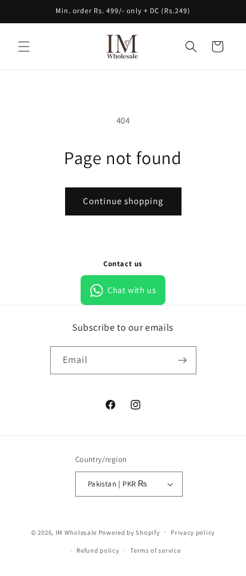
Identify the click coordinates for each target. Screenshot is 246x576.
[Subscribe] (183, 360)
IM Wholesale (76, 532)
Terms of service (155, 550)
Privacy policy (193, 532)
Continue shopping (123, 201)
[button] (24, 46)
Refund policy (97, 550)
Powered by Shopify (129, 532)
